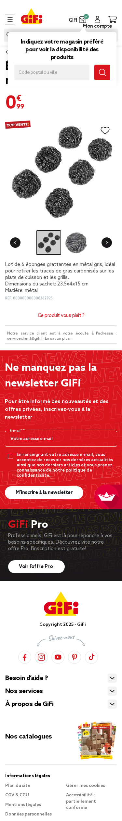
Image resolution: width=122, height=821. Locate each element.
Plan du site (17, 785)
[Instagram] (41, 656)
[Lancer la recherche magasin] (102, 72)
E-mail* (16, 431)
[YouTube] (57, 656)
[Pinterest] (74, 656)
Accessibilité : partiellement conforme (81, 801)
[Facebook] (24, 656)
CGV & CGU (17, 795)
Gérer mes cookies (85, 785)
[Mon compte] (97, 19)
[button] (83, 19)
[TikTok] (91, 656)
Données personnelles (28, 814)
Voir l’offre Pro (36, 567)
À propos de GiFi (29, 704)
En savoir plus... (59, 338)
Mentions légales (23, 804)
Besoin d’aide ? (26, 678)
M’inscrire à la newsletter (44, 493)
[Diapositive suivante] (107, 242)
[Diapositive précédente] (15, 242)
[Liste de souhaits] (105, 130)
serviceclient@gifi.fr (25, 338)
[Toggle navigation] (10, 19)
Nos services (24, 691)
